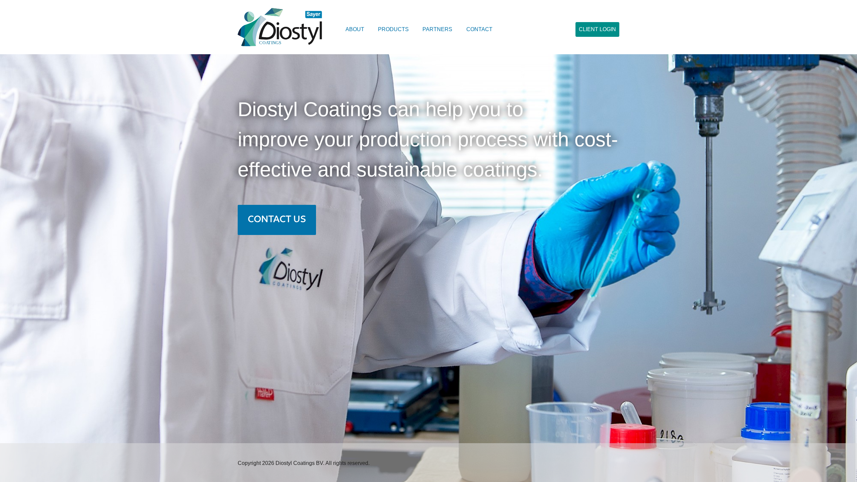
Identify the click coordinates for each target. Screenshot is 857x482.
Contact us (277, 220)
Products (393, 29)
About (354, 29)
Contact (479, 29)
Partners (437, 29)
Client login (597, 29)
